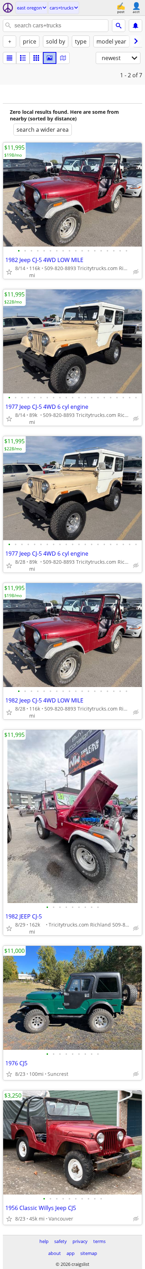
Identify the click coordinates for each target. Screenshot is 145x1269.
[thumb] (23, 58)
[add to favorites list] (9, 272)
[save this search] (135, 25)
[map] (63, 58)
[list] (9, 58)
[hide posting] (136, 272)
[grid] (36, 58)
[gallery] (49, 58)
